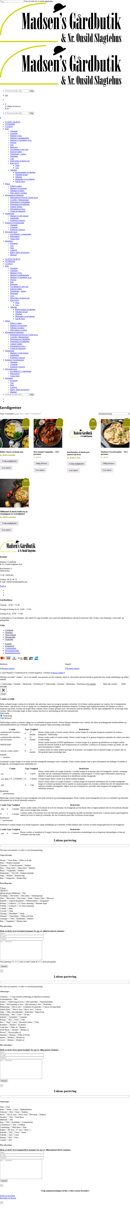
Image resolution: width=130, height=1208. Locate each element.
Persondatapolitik (12, 651)
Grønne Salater (16, 344)
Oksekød (13, 268)
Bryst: (2, 870)
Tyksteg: (3, 913)
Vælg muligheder (9, 461)
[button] (7, 1196)
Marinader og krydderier (25, 316)
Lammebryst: (5, 1125)
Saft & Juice (20, 319)
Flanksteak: (4, 873)
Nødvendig (7, 684)
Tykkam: (3, 865)
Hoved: (3, 1032)
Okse (17, 303)
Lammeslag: (5, 1127)
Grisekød (14, 270)
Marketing (27, 684)
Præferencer (38, 684)
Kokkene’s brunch (17, 358)
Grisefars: (4, 997)
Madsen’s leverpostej (18, 325)
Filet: (2, 898)
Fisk (12, 282)
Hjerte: (2, 1037)
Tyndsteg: (4, 896)
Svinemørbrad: (6, 999)
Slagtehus (9, 378)
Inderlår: (3, 901)
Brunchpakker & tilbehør (25, 309)
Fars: (2, 1107)
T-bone (3, 888)
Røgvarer (14, 284)
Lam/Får (13, 387)
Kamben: (3, 1025)
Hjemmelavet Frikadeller (20, 339)
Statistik (17, 684)
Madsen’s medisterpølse (19, 275)
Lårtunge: (4, 919)
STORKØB (10, 261)
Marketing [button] (4, 791)
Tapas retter (14, 376)
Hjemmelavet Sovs (17, 346)
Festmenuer (9, 351)
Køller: (3, 1130)
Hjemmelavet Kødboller (19, 341)
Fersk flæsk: (5, 1030)
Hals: (2, 863)
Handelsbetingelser (12, 653)
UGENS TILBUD (12, 259)
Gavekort (9, 264)
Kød (7, 266)
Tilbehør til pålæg (17, 328)
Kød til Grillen (16, 289)
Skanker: (3, 916)
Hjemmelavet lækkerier (14, 332)
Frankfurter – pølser (18, 291)
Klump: (3, 903)
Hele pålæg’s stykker (18, 330)
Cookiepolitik (10, 648)
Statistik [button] (3, 755)
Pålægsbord (15, 374)
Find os (3, 586)
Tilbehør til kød (21, 312)
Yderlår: (3, 906)
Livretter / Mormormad (19, 337)
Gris (17, 305)
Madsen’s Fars (16, 273)
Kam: (2, 1004)
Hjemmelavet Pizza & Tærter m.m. (24, 335)
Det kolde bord (11, 369)
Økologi (13, 392)
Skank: (3, 860)
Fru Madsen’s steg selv (19, 287)
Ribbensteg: (5, 1007)
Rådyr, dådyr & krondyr (19, 390)
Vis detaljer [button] (91, 684)
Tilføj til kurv (41, 463)
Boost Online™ (59, 673)
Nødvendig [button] (4, 713)
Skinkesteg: (4, 1014)
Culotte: (3, 908)
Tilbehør (13, 307)
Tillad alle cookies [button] (110, 684)
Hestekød (14, 293)
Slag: (2, 876)
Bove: (2, 1114)
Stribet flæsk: (5, 1009)
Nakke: (3, 1002)
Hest (12, 385)
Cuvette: (3, 911)
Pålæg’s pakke (16, 323)
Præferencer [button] (5, 818)
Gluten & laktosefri (18, 348)
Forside (16, 414)
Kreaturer (14, 380)
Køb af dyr (14, 300)
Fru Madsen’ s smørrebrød (20, 371)
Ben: (2, 878)
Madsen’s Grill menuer (19, 353)
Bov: (2, 868)
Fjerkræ (13, 280)
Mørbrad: (16, 893)
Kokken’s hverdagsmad (14, 360)
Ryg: (2, 1122)
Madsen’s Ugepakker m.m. (21, 277)
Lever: (2, 1040)
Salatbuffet (14, 355)
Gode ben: (4, 1027)
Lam (12, 296)
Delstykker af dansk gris (20, 298)
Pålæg (7, 321)
